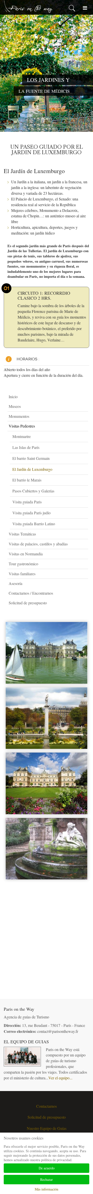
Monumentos (19, 416)
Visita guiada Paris (27, 501)
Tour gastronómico (23, 563)
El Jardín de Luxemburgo (32, 469)
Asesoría (15, 583)
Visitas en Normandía (26, 553)
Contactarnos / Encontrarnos (31, 593)
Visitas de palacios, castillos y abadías (38, 543)
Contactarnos (46, 1106)
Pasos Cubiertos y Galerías (33, 490)
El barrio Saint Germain (31, 458)
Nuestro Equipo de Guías (46, 1128)
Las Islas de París (25, 447)
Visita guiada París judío (31, 512)
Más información (46, 1189)
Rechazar (46, 1179)
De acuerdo (47, 1168)
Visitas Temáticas (22, 533)
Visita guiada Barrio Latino (33, 523)
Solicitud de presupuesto (28, 602)
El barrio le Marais (26, 479)
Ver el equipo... (60, 1077)
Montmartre (21, 436)
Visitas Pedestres (22, 426)
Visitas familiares (22, 573)
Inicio (13, 396)
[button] (85, 406)
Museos (15, 406)
